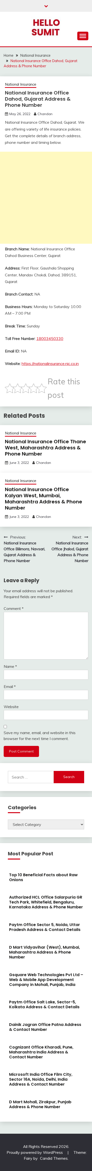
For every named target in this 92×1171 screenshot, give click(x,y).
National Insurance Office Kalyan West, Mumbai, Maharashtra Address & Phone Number (43, 498)
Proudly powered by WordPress (35, 1152)
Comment (14, 608)
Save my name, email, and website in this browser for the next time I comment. (40, 735)
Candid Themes (54, 1158)
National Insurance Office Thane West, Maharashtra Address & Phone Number (45, 447)
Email (10, 686)
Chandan (45, 114)
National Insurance (20, 84)
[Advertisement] (46, 198)
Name (10, 666)
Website (11, 706)
